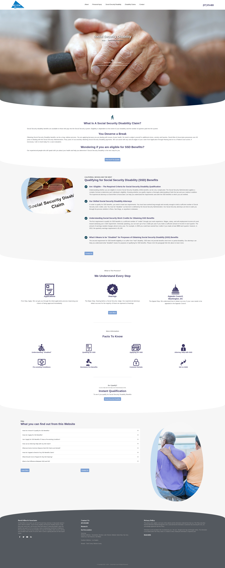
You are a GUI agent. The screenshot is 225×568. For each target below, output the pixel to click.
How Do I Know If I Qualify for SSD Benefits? (35, 430)
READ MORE (147, 535)
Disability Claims (130, 4)
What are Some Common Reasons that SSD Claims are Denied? (41, 448)
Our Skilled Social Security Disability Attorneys (110, 201)
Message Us (84, 526)
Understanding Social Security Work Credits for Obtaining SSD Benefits (121, 218)
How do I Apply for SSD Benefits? (32, 435)
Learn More (112, 312)
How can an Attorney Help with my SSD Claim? (36, 444)
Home (103, 40)
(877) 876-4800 (85, 523)
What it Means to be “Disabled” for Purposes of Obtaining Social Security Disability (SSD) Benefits (133, 237)
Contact (141, 4)
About (86, 4)
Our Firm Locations (86, 529)
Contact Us (88, 253)
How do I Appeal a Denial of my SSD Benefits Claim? (38, 452)
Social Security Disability (113, 4)
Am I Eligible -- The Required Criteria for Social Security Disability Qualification (125, 186)
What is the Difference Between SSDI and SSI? (36, 461)
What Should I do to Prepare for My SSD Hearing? (37, 457)
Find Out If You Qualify (113, 159)
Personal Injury (97, 4)
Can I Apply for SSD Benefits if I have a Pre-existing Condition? (41, 439)
